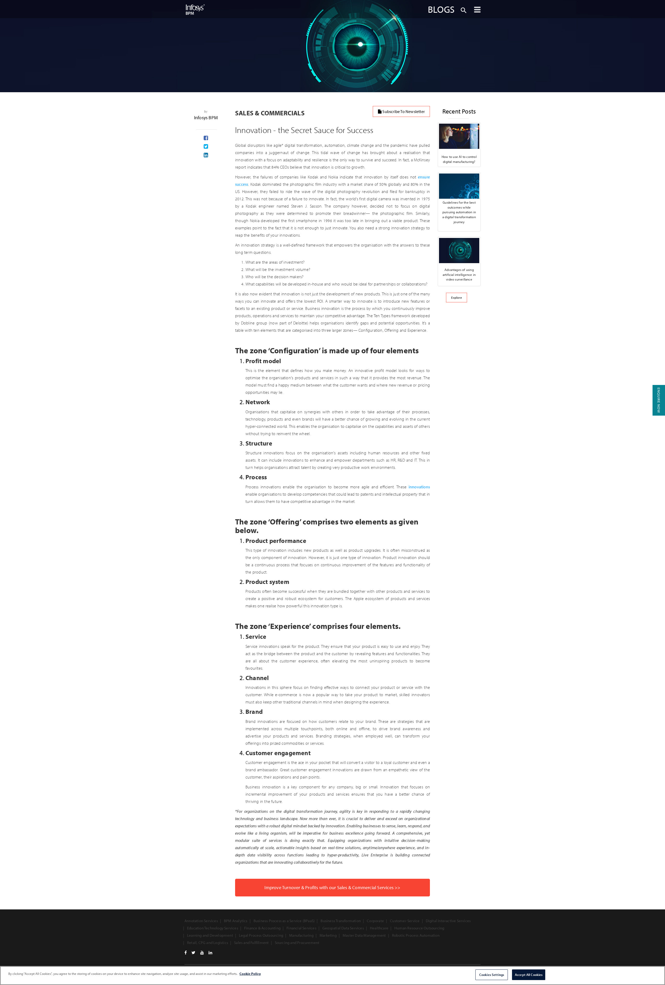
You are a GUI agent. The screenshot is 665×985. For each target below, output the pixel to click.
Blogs (441, 9)
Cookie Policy (250, 973)
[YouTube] (202, 952)
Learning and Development (210, 935)
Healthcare (379, 928)
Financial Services (301, 928)
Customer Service (405, 920)
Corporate (375, 920)
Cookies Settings (491, 975)
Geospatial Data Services (343, 928)
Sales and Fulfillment (251, 942)
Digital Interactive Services (448, 920)
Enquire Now (658, 400)
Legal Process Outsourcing (261, 935)
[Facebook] (185, 952)
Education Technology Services (212, 928)
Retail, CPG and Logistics (207, 942)
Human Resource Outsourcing (419, 928)
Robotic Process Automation (416, 935)
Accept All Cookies (528, 975)
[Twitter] (193, 952)
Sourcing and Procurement (297, 942)
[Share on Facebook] (205, 138)
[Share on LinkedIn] (205, 155)
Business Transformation (341, 920)
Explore (456, 298)
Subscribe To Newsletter (403, 111)
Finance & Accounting (262, 928)
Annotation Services (201, 920)
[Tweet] (205, 146)
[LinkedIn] (210, 952)
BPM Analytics (236, 920)
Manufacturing (301, 935)
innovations (419, 486)
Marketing (328, 935)
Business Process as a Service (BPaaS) (284, 920)
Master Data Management (364, 935)
